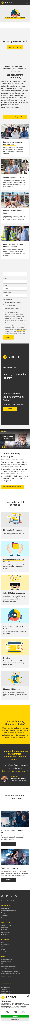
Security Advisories (6, 976)
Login (10, 409)
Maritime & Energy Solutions (13, 302)
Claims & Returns (5, 932)
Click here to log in (15, 47)
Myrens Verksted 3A (6, 991)
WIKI (2, 947)
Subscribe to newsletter (12, 312)
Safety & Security (10, 305)
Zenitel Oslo (4, 989)
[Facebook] (2, 896)
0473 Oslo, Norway (6, 993)
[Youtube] (16, 896)
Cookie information (6, 961)
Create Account (5, 944)
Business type (7, 292)
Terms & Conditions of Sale (8, 968)
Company (5, 278)
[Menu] (27, 2)
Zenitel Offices (5, 930)
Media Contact (5, 934)
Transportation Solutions (12, 308)
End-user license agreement (8, 966)
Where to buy (4, 927)
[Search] (23, 2)
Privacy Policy (20, 329)
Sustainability (4, 915)
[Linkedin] (7, 896)
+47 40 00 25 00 (10, 900)
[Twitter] (11, 896)
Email (4, 271)
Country (5, 285)
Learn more (8, 844)
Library (3, 949)
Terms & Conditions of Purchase (9, 971)
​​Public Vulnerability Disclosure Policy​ (10, 973)
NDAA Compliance (6, 964)
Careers (3, 917)
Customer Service (6, 925)
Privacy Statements (6, 959)
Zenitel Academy (5, 952)
